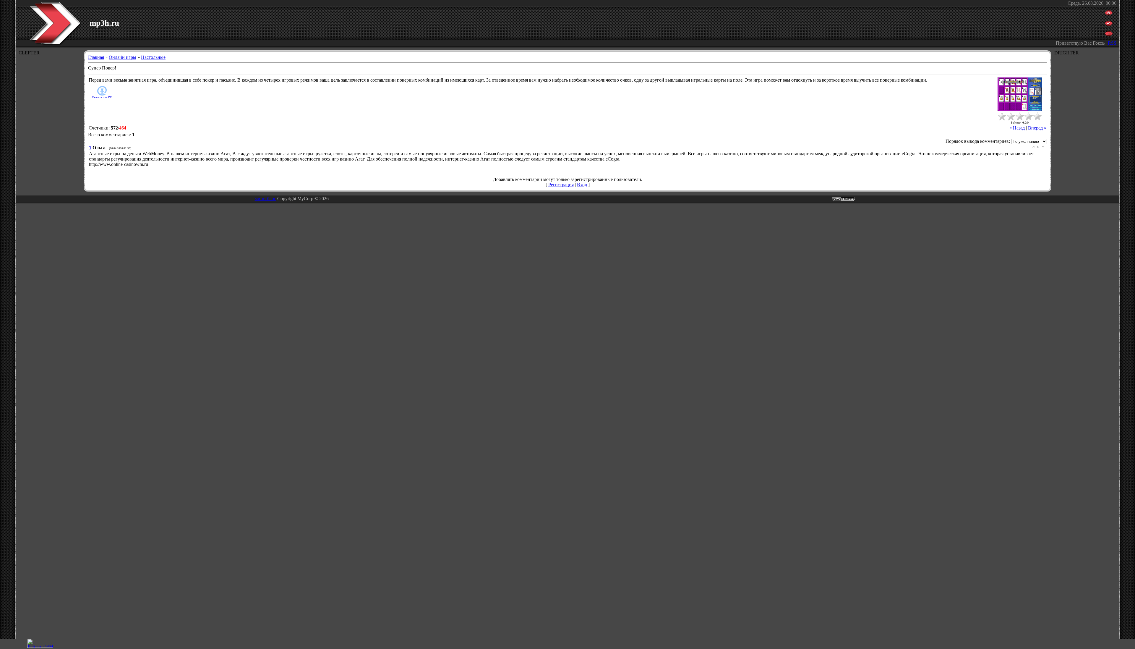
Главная (96, 57)
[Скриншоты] (1020, 94)
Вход (582, 184)
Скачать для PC (102, 97)
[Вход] (1109, 34)
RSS (1112, 43)
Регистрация (561, 184)
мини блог (265, 198)
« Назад (1017, 127)
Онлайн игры (122, 57)
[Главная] (1109, 13)
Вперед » (1037, 127)
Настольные (153, 57)
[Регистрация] (1109, 24)
